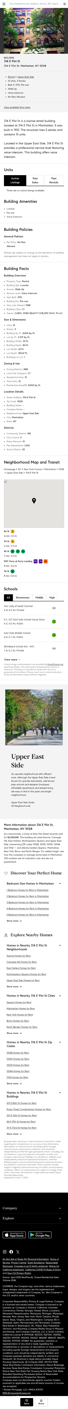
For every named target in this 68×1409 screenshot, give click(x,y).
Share (41, 1403)
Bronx (18, 851)
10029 (43, 844)
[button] (4, 4)
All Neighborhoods (20, 806)
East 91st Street (41, 833)
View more (10, 659)
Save (26, 1403)
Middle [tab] (39, 597)
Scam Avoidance (36, 1262)
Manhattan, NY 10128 (33, 65)
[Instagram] (6, 1251)
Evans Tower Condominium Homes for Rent (29, 1109)
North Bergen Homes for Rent (22, 1027)
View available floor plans (17, 107)
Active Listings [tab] (15, 180)
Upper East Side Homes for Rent (23, 980)
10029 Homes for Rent (18, 1059)
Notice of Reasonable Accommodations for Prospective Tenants (30, 1376)
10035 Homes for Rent (18, 1065)
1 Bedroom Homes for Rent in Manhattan (28, 890)
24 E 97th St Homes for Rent (21, 1121)
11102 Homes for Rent (17, 1077)
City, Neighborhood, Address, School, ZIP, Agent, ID (35, 3)
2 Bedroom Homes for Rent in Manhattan (28, 896)
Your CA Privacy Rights (19, 1273)
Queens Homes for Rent (19, 1002)
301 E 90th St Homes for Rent (22, 1115)
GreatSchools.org (55, 664)
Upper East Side (26, 77)
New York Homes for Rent (20, 1014)
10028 (36, 844)
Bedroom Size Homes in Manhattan (30, 883)
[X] (19, 1251)
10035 (50, 844)
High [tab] (52, 597)
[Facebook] (12, 1251)
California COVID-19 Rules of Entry (43, 1269)
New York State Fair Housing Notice (28, 1371)
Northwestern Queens (33, 840)
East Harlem (14, 840)
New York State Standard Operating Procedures (33, 1373)
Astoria (46, 837)
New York (9, 851)
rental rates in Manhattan (49, 854)
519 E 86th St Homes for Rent (21, 1103)
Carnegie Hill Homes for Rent (22, 962)
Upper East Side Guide (22, 802)
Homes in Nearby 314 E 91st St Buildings (27, 1094)
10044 (57, 844)
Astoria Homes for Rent (19, 955)
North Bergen (33, 851)
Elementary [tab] (23, 597)
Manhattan (50, 469)
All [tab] (8, 597)
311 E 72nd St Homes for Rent (21, 1127)
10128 (61, 469)
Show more (12, 920)
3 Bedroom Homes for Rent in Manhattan (28, 902)
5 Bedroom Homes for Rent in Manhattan (28, 914)
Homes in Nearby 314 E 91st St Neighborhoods (27, 947)
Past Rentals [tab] (53, 180)
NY (19, 469)
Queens (42, 847)
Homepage (9, 469)
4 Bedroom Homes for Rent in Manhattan (28, 908)
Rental (11, 77)
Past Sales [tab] (35, 180)
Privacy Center (18, 1262)
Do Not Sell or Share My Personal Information (26, 1259)
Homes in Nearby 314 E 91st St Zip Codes (29, 1044)
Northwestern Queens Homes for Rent (26, 974)
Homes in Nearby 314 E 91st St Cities (31, 995)
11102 (11, 847)
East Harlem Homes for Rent (21, 968)
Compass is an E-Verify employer (31, 1266)
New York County (33, 469)
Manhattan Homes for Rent (21, 1008)
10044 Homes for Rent (18, 1071)
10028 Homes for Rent (18, 1052)
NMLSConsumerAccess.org (17, 1393)
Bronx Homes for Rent (18, 1020)
